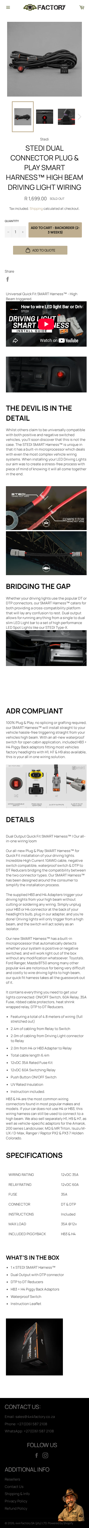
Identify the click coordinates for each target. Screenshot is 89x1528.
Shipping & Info (17, 1493)
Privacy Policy (16, 1501)
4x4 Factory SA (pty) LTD (31, 1523)
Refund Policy (16, 1508)
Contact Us (14, 1486)
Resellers (12, 1479)
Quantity (12, 221)
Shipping (36, 208)
